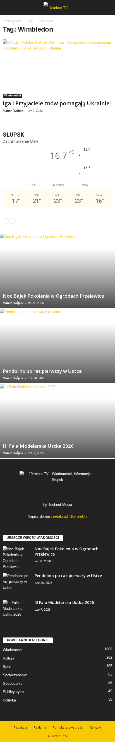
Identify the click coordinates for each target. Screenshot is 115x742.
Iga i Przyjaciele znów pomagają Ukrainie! (57, 103)
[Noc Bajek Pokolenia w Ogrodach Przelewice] (57, 271)
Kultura (8, 658)
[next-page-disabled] (13, 221)
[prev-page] (6, 221)
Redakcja (20, 727)
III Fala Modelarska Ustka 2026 (38, 446)
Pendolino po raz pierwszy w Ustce (42, 371)
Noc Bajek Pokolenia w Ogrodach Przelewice (53, 296)
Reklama (39, 727)
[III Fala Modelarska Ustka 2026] (57, 421)
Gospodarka (12, 683)
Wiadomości (12, 95)
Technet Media (60, 504)
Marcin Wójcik (13, 110)
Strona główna (12, 21)
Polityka (9, 700)
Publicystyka (13, 692)
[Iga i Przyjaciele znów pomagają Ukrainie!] (57, 68)
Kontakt (95, 727)
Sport (7, 667)
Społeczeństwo (15, 675)
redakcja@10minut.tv (70, 516)
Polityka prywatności (68, 727)
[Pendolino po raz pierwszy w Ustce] (57, 346)
